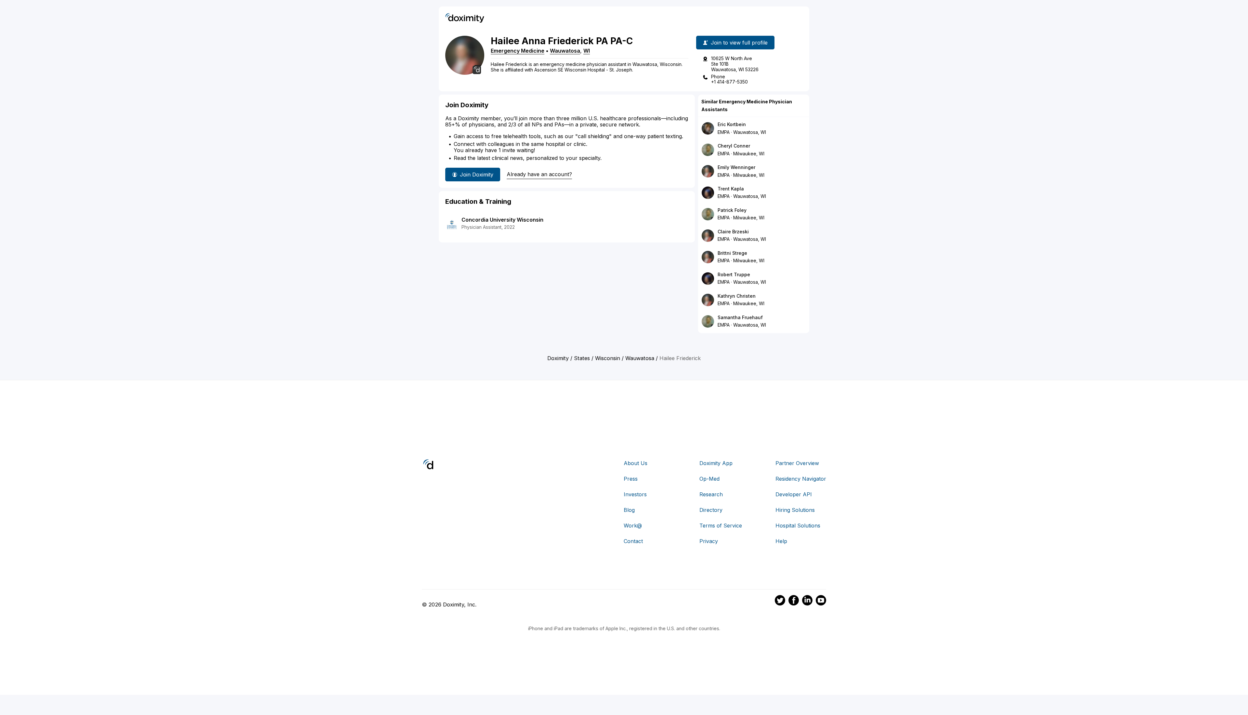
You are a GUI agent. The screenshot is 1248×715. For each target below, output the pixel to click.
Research (711, 494)
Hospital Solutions (797, 525)
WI (586, 50)
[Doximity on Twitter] (780, 601)
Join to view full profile (739, 42)
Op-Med (709, 478)
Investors (635, 494)
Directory (710, 510)
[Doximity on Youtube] (821, 601)
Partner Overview (797, 463)
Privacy (708, 541)
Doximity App (716, 463)
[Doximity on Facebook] (793, 601)
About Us (635, 463)
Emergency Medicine (517, 50)
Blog (629, 510)
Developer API (793, 494)
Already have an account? (539, 174)
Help (781, 541)
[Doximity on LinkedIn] (807, 601)
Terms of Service (720, 525)
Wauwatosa (565, 50)
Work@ (633, 525)
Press (631, 478)
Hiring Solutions (795, 510)
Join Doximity (476, 174)
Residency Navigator (800, 478)
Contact (633, 541)
